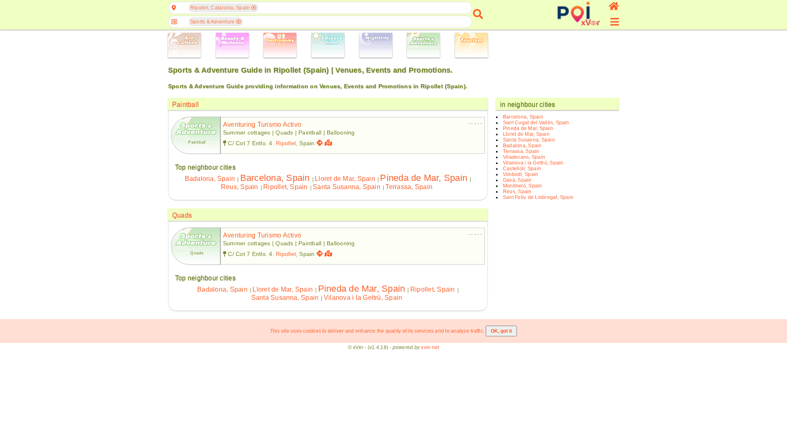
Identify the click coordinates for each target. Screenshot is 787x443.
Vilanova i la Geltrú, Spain (363, 297)
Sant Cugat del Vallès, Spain (536, 123)
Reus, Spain (239, 186)
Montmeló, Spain (522, 186)
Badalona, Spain (210, 178)
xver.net (430, 347)
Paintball (185, 104)
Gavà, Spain (517, 180)
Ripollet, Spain (285, 186)
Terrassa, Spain (408, 186)
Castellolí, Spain (522, 168)
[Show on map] (329, 142)
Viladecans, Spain (524, 157)
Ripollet (286, 143)
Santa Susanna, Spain (346, 186)
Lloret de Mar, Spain (345, 178)
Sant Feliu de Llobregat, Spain (538, 197)
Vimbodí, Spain (520, 174)
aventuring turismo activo (262, 124)
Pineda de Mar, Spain (423, 178)
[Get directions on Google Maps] (319, 142)
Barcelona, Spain (275, 178)
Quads (182, 215)
